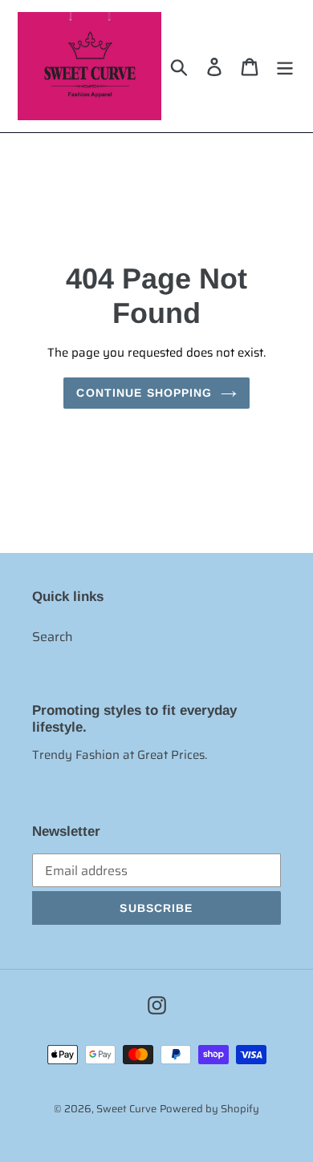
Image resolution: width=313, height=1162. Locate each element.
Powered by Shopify (209, 1108)
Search (52, 637)
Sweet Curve (126, 1108)
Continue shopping (144, 392)
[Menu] (285, 65)
